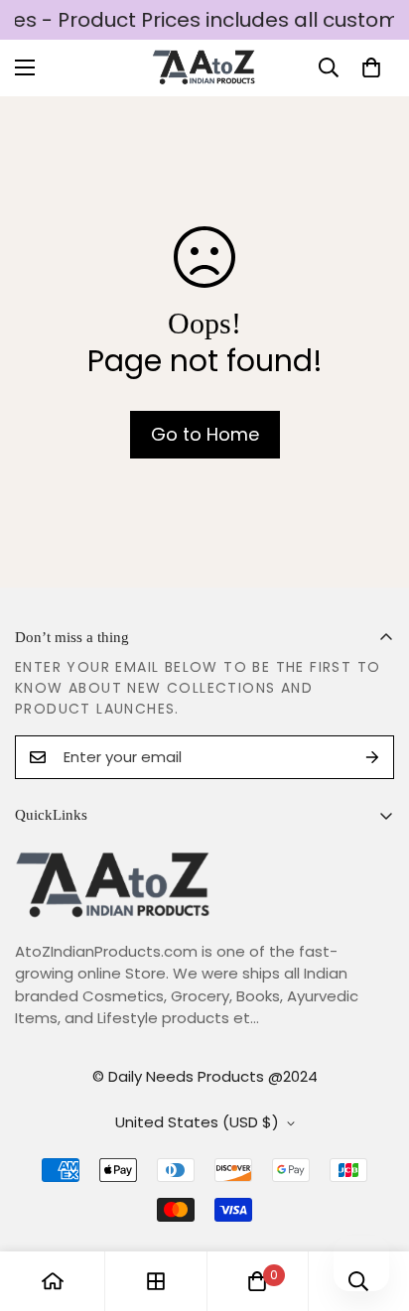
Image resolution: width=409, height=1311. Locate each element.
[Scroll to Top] (373, 1206)
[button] (371, 67)
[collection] (156, 1281)
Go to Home (205, 434)
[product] (53, 1281)
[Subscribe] (372, 757)
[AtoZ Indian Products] (205, 68)
